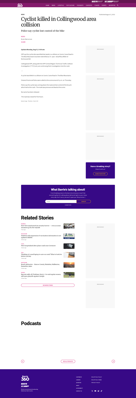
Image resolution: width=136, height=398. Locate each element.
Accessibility (79, 388)
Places (97, 5)
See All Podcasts (68, 361)
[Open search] (118, 5)
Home (47, 5)
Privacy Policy (95, 382)
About (77, 385)
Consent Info (68, 205)
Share (23, 42)
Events (104, 5)
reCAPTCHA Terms (96, 379)
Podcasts (80, 5)
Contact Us (79, 391)
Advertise (112, 5)
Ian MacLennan (27, 39)
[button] (22, 361)
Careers (78, 379)
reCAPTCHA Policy (96, 377)
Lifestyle (61, 5)
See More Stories (48, 285)
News (53, 5)
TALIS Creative (29, 390)
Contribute (79, 377)
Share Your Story (100, 174)
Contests (89, 5)
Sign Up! (83, 201)
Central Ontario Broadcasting (31, 389)
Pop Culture (70, 5)
